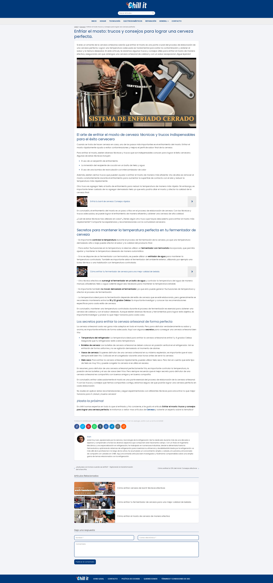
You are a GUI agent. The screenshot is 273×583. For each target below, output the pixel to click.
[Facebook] (76, 426)
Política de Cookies (131, 579)
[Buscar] (153, 13)
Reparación (150, 21)
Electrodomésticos (132, 21)
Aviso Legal (98, 579)
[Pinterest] (88, 426)
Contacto (177, 21)
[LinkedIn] (106, 426)
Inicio (94, 21)
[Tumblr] (100, 426)
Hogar (103, 21)
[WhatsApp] (94, 426)
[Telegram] (112, 426)
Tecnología (114, 21)
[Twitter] (82, 426)
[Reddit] (123, 426)
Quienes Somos (150, 579)
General (163, 21)
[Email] (117, 426)
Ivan (89, 436)
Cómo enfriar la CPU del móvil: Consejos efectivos (177, 468)
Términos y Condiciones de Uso (175, 579)
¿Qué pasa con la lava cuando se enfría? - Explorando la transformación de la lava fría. (104, 468)
